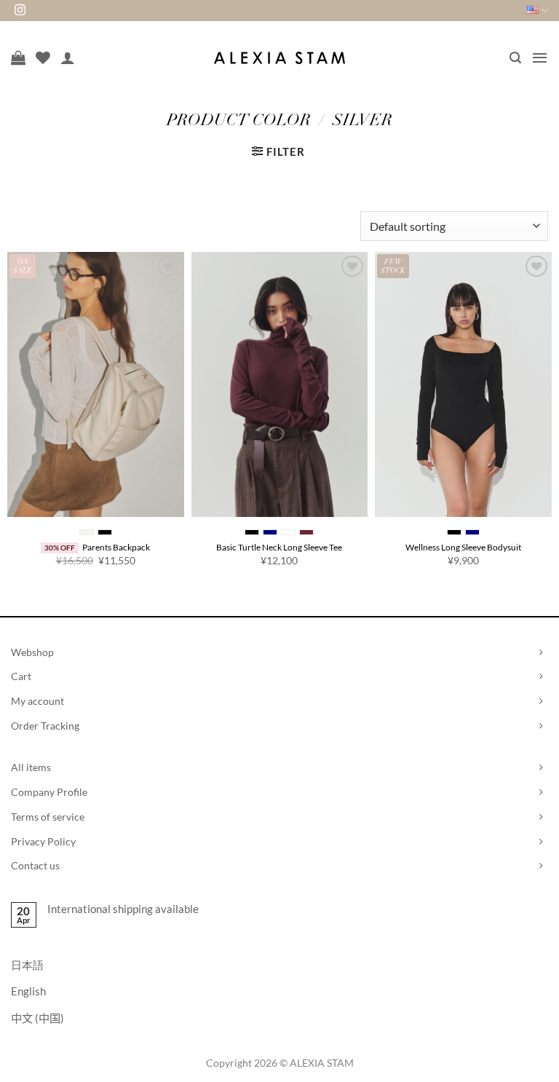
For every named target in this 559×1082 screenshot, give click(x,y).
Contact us (35, 865)
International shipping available (123, 908)
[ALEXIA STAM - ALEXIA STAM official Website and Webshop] (279, 58)
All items (31, 767)
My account (37, 701)
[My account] (67, 58)
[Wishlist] (43, 58)
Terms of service (47, 816)
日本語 (27, 964)
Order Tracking (45, 725)
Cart (21, 676)
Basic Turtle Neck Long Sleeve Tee (279, 547)
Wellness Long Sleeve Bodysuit (463, 547)
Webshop (32, 652)
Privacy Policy (43, 841)
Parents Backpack (116, 547)
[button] (515, 58)
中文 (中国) (37, 1017)
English (28, 991)
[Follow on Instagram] (20, 10)
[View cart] (18, 58)
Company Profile (49, 792)
